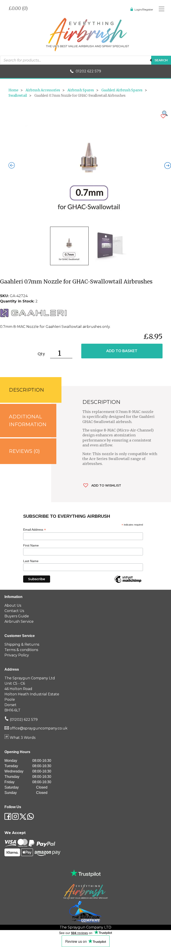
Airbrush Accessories (43, 90)
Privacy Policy (16, 655)
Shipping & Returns (21, 644)
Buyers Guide (16, 616)
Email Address (34, 530)
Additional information (28, 420)
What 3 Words (22, 737)
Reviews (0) (24, 451)
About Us (12, 605)
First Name (31, 545)
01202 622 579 (88, 71)
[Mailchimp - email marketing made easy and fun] (128, 583)
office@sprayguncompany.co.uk (38, 728)
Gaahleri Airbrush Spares (121, 90)
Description (26, 390)
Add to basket (121, 351)
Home (13, 90)
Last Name (31, 561)
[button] (163, 116)
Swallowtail (17, 96)
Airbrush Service (19, 621)
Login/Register (143, 9)
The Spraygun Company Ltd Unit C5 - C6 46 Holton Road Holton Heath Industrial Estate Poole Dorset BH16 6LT (31, 694)
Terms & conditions (21, 650)
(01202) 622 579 (23, 719)
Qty (41, 353)
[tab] (25, 390)
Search (161, 60)
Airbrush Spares (80, 90)
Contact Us (14, 611)
